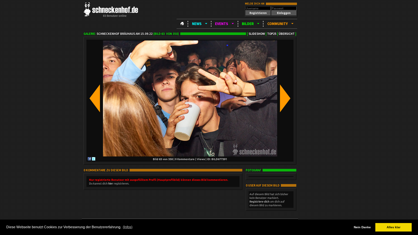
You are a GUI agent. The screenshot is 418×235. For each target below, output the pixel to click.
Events (221, 23)
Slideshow (257, 34)
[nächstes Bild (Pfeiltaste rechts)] (285, 98)
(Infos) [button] (127, 227)
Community (277, 23)
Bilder (248, 23)
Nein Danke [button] (362, 227)
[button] (258, 13)
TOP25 (271, 34)
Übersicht (287, 34)
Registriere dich (259, 201)
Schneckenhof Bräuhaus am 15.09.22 (125, 34)
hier (110, 183)
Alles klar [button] (393, 227)
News (197, 23)
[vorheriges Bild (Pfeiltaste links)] (94, 98)
